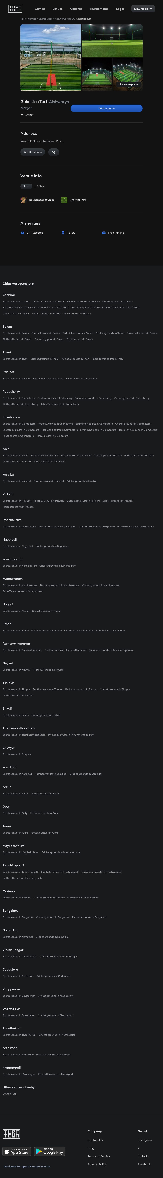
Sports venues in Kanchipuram (20, 565)
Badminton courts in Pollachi (83, 500)
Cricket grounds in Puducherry (131, 398)
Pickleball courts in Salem (17, 339)
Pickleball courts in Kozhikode (53, 1054)
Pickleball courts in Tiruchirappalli (22, 878)
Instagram (145, 1140)
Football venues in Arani (44, 832)
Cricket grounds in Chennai (117, 301)
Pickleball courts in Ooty (44, 813)
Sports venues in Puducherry (19, 398)
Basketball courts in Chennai (19, 307)
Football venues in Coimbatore (55, 423)
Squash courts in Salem (80, 339)
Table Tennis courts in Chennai (123, 307)
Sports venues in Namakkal (18, 936)
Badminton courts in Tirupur (81, 689)
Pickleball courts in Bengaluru (89, 917)
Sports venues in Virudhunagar (20, 956)
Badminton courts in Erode (46, 630)
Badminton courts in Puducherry (93, 398)
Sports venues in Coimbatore (19, 423)
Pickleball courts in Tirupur (18, 695)
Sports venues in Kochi (15, 455)
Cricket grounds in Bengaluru (53, 917)
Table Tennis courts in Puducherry (60, 404)
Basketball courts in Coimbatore (21, 429)
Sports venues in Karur (15, 793)
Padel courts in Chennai (16, 313)
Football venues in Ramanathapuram (65, 650)
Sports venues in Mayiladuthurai (21, 852)
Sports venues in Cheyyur (17, 754)
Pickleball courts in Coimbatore (60, 429)
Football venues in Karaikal (48, 481)
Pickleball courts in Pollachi (18, 506)
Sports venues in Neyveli (16, 669)
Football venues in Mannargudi (56, 1074)
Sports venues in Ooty (15, 813)
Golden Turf (9, 1093)
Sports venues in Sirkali (16, 715)
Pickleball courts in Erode (110, 630)
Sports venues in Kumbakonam (20, 585)
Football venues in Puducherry (55, 398)
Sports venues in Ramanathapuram (22, 650)
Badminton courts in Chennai (83, 301)
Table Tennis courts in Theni (107, 358)
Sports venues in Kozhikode (18, 1054)
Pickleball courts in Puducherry (20, 404)
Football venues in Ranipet (48, 378)
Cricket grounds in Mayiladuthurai (61, 852)
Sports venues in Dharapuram (19, 526)
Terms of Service (99, 1156)
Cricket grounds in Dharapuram (97, 526)
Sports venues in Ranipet (17, 378)
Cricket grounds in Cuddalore (53, 976)
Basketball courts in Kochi (139, 455)
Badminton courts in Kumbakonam (60, 585)
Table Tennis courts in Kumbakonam (23, 591)
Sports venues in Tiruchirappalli (21, 871)
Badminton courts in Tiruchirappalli (102, 871)
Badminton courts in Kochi (76, 455)
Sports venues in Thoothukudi (19, 1034)
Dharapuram (45, 18)
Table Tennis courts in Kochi (49, 461)
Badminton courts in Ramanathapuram (111, 650)
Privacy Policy (97, 1164)
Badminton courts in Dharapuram (57, 526)
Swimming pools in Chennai (87, 307)
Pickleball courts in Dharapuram (135, 526)
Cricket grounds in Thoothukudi (57, 1034)
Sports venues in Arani (15, 832)
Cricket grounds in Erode (78, 630)
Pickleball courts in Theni (75, 358)
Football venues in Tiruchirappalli (60, 871)
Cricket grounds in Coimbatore (132, 423)
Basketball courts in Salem (142, 333)
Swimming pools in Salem (49, 339)
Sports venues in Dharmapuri (19, 1015)
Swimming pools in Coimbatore (98, 429)
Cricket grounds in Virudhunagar (58, 956)
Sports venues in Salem (16, 333)
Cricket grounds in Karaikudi (86, 773)
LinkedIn (143, 1156)
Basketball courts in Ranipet (82, 378)
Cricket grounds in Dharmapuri (55, 1015)
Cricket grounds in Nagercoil (51, 546)
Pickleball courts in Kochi (17, 461)
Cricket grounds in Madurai (49, 897)
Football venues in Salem (45, 333)
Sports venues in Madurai (17, 897)
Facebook (144, 1164)
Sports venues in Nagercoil (18, 546)
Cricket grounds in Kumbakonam (101, 585)
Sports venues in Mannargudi (19, 1074)
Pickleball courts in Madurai (83, 897)
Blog (91, 1148)
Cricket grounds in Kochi (108, 455)
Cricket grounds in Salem (110, 333)
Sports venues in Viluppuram (19, 995)
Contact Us (95, 1140)
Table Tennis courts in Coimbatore (138, 429)
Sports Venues (28, 18)
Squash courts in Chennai (46, 313)
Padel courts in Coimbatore (18, 435)
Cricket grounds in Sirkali (45, 715)
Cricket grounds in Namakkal (52, 936)
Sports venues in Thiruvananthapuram (24, 734)
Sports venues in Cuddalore (18, 976)
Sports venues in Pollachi (17, 500)
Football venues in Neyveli (48, 669)
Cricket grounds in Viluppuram (55, 995)
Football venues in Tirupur (48, 689)
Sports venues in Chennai (17, 301)
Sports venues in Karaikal (17, 481)
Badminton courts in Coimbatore (94, 423)
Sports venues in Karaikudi (17, 773)
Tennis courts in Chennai (77, 313)
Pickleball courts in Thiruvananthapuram (71, 734)
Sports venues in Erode (16, 630)
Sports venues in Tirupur (16, 689)
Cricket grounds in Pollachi (117, 500)
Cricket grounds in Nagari (46, 610)
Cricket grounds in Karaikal (82, 481)
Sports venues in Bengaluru (18, 917)
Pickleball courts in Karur (45, 793)
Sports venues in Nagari (16, 610)
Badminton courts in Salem (77, 333)
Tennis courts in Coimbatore (52, 435)
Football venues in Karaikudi (51, 773)
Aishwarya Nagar (64, 18)
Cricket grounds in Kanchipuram (57, 565)
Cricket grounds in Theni (44, 358)
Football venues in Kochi (45, 455)
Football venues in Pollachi (49, 500)
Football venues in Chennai (49, 301)
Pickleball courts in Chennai (53, 307)
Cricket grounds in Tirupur (115, 689)
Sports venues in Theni (15, 358)
